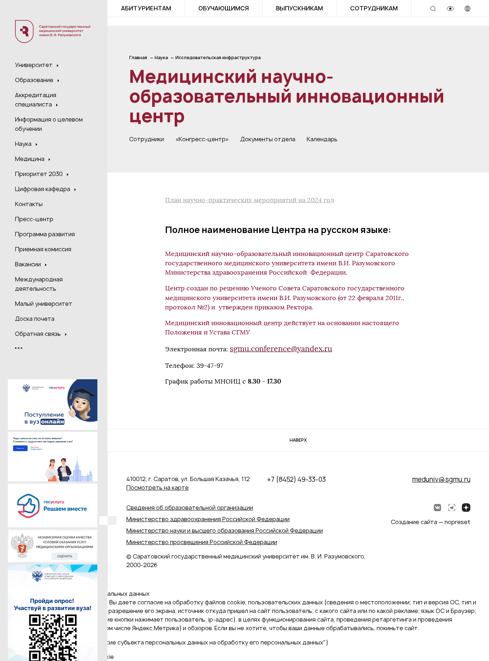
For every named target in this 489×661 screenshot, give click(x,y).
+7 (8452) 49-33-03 (296, 479)
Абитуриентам (146, 8)
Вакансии (28, 264)
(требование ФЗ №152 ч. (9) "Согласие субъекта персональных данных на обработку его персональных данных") (167, 642)
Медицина (30, 159)
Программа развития (45, 234)
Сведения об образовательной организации (189, 508)
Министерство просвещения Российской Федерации (201, 542)
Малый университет (43, 304)
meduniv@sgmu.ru (441, 479)
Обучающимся (223, 8)
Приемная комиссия (43, 249)
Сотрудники (146, 139)
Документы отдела (267, 139)
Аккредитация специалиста (35, 99)
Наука (24, 144)
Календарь (322, 139)
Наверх (298, 440)
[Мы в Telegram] (452, 507)
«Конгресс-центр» (202, 139)
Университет (34, 65)
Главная (138, 57)
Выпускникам (299, 8)
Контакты (29, 204)
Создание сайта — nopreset (430, 522)
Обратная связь (38, 334)
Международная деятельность (39, 284)
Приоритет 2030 (39, 174)
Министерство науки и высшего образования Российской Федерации (224, 530)
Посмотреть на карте (157, 487)
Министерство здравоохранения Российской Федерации (208, 519)
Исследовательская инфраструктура (218, 57)
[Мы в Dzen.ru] (466, 507)
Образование (35, 80)
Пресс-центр (34, 219)
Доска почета (34, 319)
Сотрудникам (374, 8)
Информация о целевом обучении (49, 124)
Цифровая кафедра (43, 189)
